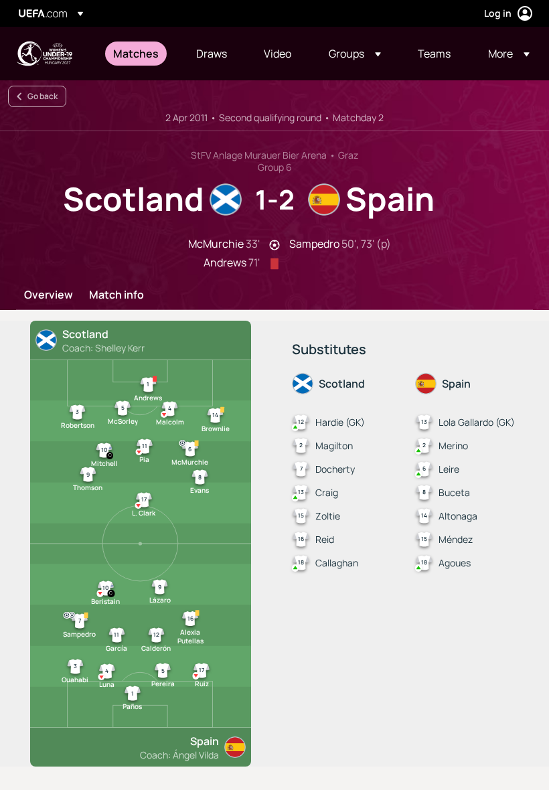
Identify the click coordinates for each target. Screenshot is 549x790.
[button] (355, 53)
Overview (48, 295)
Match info (116, 295)
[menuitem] (137, 53)
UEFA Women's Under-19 (44, 53)
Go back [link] (42, 96)
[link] (135, 53)
